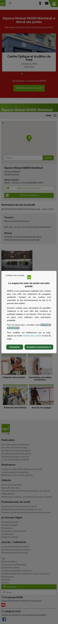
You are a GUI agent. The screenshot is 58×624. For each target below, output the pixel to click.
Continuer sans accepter (15, 275)
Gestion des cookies (32, 335)
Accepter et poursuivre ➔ (39, 347)
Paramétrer (14, 347)
